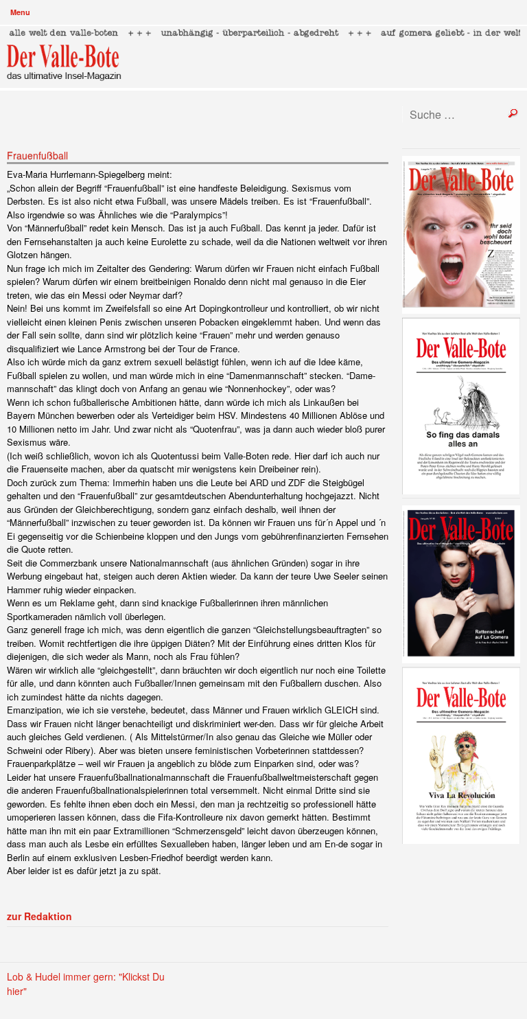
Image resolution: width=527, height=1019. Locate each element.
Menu (20, 12)
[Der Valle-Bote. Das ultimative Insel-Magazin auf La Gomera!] (264, 57)
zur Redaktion (39, 916)
